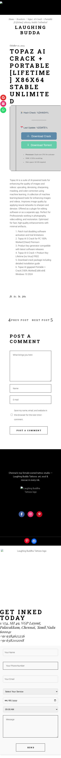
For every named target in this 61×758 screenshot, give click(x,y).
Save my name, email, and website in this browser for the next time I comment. (30, 415)
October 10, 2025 (17, 45)
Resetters (21, 19)
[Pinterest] (27, 540)
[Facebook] (34, 541)
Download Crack (41, 136)
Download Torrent (41, 145)
